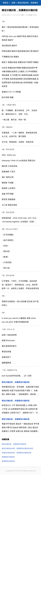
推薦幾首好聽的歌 (8, 457)
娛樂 (13, 3)
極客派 (5, 3)
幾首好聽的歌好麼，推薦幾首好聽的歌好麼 (17, 448)
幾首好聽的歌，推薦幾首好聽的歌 (16, 382)
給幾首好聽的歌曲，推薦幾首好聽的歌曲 (16, 453)
